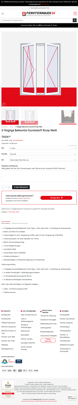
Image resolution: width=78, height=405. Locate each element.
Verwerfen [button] (45, 4)
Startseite (4, 127)
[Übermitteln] (75, 20)
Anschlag (4, 154)
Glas (2, 148)
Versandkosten (18, 140)
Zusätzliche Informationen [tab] (19, 223)
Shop (11, 127)
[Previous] (5, 68)
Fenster (20, 198)
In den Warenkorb (21, 187)
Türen (28, 198)
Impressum (24, 401)
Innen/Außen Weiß (13, 212)
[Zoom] (3, 104)
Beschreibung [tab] (5, 223)
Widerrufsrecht (43, 401)
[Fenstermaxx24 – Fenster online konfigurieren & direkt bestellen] (39, 13)
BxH (2, 160)
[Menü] (2, 13)
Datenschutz (31, 401)
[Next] (72, 68)
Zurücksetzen (72, 145)
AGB (37, 401)
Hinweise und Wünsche (10, 166)
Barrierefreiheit (53, 401)
